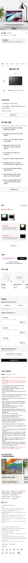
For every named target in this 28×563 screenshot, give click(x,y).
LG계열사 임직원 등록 (14, 494)
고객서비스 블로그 (12, 544)
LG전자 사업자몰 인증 (16, 496)
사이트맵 (3, 491)
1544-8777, (15, 515)
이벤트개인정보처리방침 (5, 493)
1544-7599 (17, 510)
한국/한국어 (4, 546)
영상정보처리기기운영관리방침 (16, 493)
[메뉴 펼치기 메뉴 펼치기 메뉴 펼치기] (26, 64)
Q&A (12, 63)
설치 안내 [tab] (14, 374)
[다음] (15, 28)
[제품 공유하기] (26, 33)
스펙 (2, 63)
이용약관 (7, 491)
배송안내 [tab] (3, 374)
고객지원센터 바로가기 (14, 360)
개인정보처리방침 (22, 491)
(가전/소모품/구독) (18, 508)
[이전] (12, 28)
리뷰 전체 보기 (13, 245)
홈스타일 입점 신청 (14, 498)
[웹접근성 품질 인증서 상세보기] (18, 553)
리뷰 (7, 63)
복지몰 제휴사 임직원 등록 (6, 496)
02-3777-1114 (11, 505)
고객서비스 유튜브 (5, 544)
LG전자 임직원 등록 (5, 494)
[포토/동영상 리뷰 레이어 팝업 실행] (4, 217)
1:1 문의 (2, 507)
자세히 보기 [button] (15, 313)
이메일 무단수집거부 (14, 491)
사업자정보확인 (4, 528)
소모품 (17, 63)
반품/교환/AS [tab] (8, 374)
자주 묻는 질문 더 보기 (14, 189)
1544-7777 (5, 513)
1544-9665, (19, 512)
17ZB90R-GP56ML (6, 35)
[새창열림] (2, 549)
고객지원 (22, 63)
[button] (20, 1)
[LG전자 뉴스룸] (14, 549)
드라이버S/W (20, 305)
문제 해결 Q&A (7, 305)
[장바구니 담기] (11, 281)
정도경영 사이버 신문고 (5, 498)
